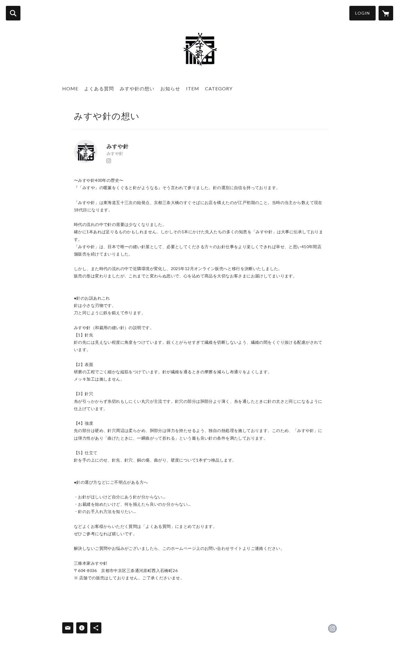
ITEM (192, 88)
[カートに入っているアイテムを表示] (386, 13)
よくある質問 (99, 88)
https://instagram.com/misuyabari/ (108, 160)
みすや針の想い (137, 88)
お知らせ (170, 88)
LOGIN (362, 13)
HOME (70, 88)
